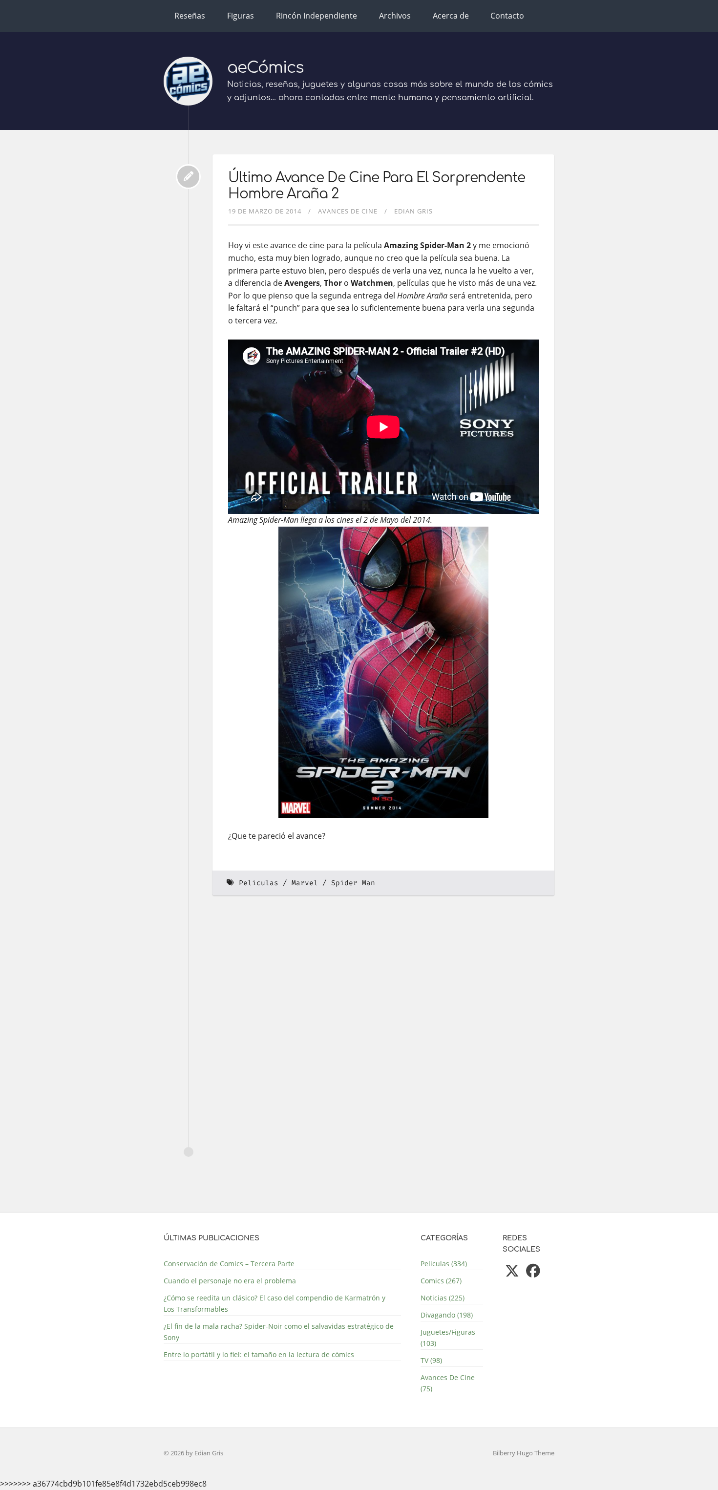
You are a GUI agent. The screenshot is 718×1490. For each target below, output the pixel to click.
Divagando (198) (447, 1315)
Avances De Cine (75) (448, 1383)
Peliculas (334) (444, 1263)
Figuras (240, 15)
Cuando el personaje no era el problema (230, 1280)
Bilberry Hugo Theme (523, 1452)
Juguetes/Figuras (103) (448, 1337)
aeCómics (265, 68)
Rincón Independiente (316, 15)
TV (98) (431, 1360)
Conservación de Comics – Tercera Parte (229, 1263)
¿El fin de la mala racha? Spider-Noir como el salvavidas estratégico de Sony (279, 1331)
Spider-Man (353, 883)
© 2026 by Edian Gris (193, 1452)
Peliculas (258, 883)
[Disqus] (383, 1037)
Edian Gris (413, 211)
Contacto (507, 15)
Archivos (395, 15)
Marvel (305, 883)
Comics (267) (441, 1280)
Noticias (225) (443, 1297)
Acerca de (451, 15)
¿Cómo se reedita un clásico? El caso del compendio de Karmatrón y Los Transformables (274, 1303)
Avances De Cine (348, 211)
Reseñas (189, 15)
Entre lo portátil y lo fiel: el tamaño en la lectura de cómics (259, 1354)
